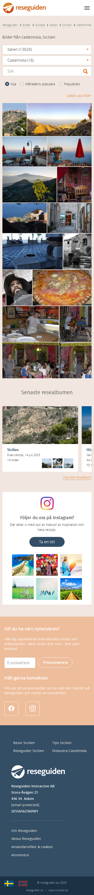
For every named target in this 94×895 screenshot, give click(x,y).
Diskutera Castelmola (69, 751)
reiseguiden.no (34, 890)
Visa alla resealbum (77, 477)
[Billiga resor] (8, 883)
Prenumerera (55, 662)
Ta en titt (47, 542)
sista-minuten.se (58, 890)
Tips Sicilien (62, 743)
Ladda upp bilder (79, 96)
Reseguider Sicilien (28, 751)
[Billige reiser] (22, 883)
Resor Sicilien (24, 743)
